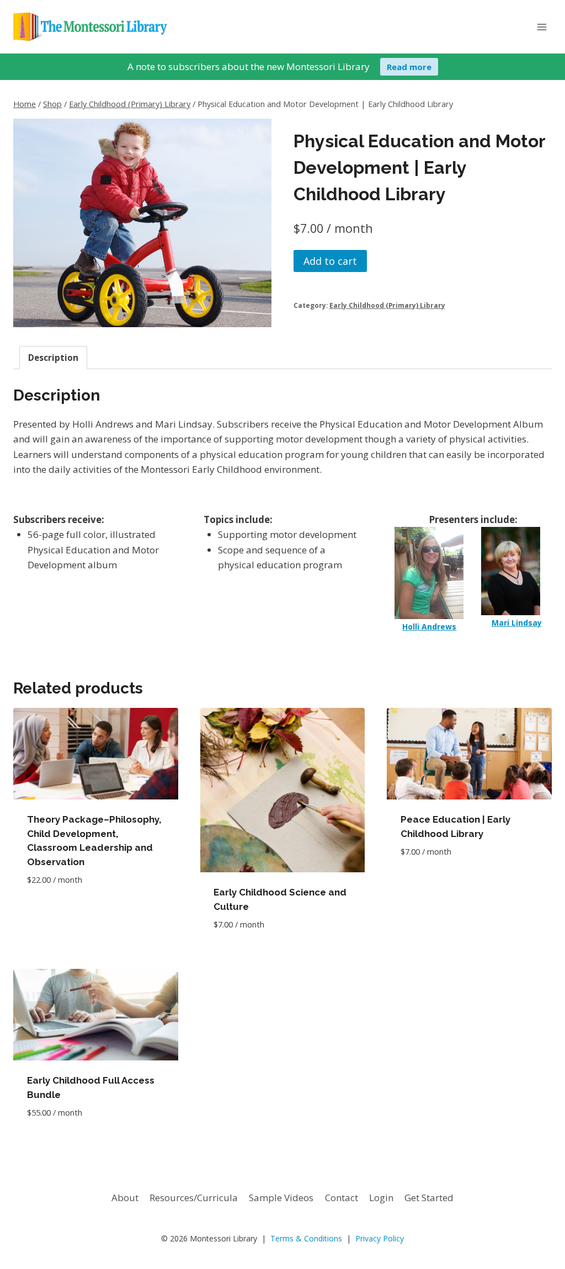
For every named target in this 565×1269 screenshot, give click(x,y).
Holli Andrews (429, 626)
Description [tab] (53, 357)
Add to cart (330, 261)
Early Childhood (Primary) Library (387, 305)
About (124, 1197)
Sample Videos (281, 1197)
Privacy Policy (379, 1238)
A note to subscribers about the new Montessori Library (248, 66)
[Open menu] (541, 26)
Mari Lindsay (517, 622)
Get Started (429, 1197)
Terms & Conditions (306, 1238)
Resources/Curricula (194, 1197)
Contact (341, 1197)
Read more (409, 66)
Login (381, 1197)
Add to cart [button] (54, 913)
